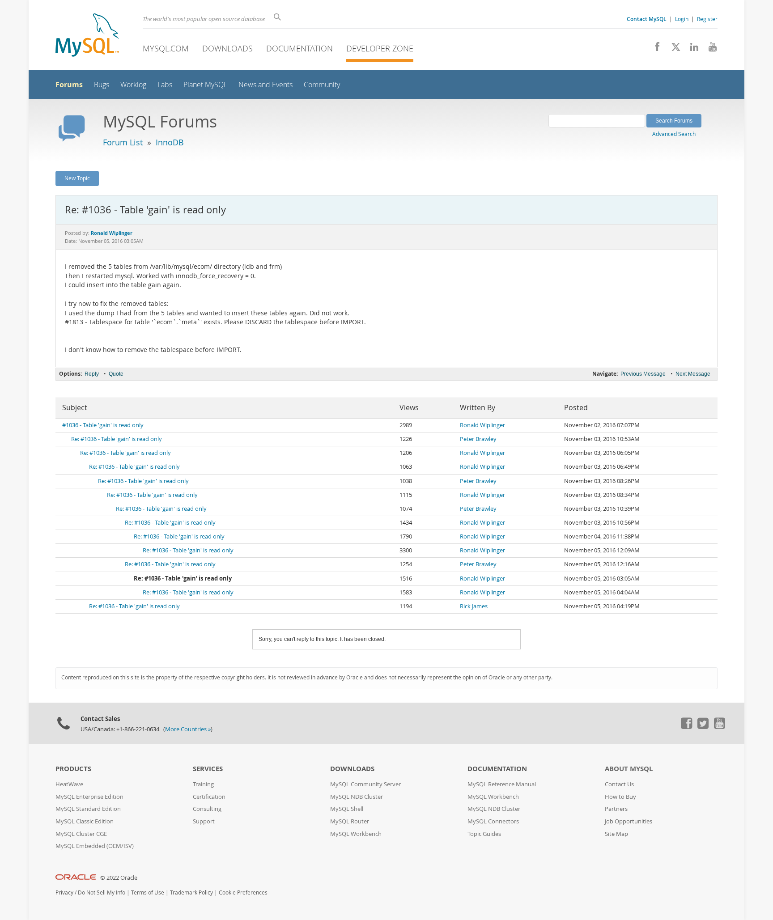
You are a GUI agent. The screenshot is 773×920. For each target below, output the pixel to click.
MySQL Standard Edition (88, 809)
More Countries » (188, 729)
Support (204, 821)
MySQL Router (349, 821)
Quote (116, 374)
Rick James (474, 606)
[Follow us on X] (672, 49)
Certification (209, 797)
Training (203, 784)
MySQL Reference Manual (501, 784)
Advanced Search (674, 133)
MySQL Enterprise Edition (89, 797)
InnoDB (170, 142)
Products (73, 768)
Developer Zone (379, 48)
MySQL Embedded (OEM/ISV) (94, 846)
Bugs (101, 84)
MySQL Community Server (365, 784)
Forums (69, 84)
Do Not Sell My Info (101, 892)
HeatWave (69, 784)
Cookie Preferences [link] (243, 892)
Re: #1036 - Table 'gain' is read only (116, 439)
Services (208, 768)
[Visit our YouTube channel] (709, 49)
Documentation (299, 48)
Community (322, 84)
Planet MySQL (205, 84)
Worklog (133, 84)
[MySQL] (87, 36)
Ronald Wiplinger (482, 425)
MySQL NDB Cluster (356, 797)
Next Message (692, 374)
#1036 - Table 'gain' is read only (103, 425)
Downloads (227, 48)
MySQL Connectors (493, 821)
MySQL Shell (346, 809)
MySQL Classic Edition (84, 821)
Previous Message (643, 374)
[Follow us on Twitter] (703, 726)
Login (681, 18)
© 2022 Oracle (118, 878)
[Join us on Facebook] (654, 49)
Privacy (64, 892)
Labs (164, 84)
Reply (92, 374)
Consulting (207, 809)
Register (707, 18)
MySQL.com (166, 48)
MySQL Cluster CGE (81, 834)
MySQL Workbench (356, 834)
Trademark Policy (191, 892)
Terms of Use (147, 892)
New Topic (77, 178)
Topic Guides (484, 834)
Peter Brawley (478, 439)
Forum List (123, 142)
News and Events (265, 84)
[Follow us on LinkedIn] (691, 49)
